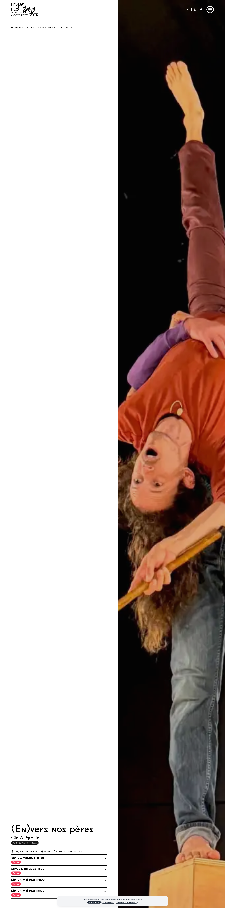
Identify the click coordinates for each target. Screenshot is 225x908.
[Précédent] (12, 27)
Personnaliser (108, 902)
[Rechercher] (188, 9)
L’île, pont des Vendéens (26, 851)
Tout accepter (94, 902)
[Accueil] (24, 10)
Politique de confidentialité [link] (126, 902)
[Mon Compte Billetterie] (195, 9)
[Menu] (210, 9)
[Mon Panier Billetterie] (201, 9)
